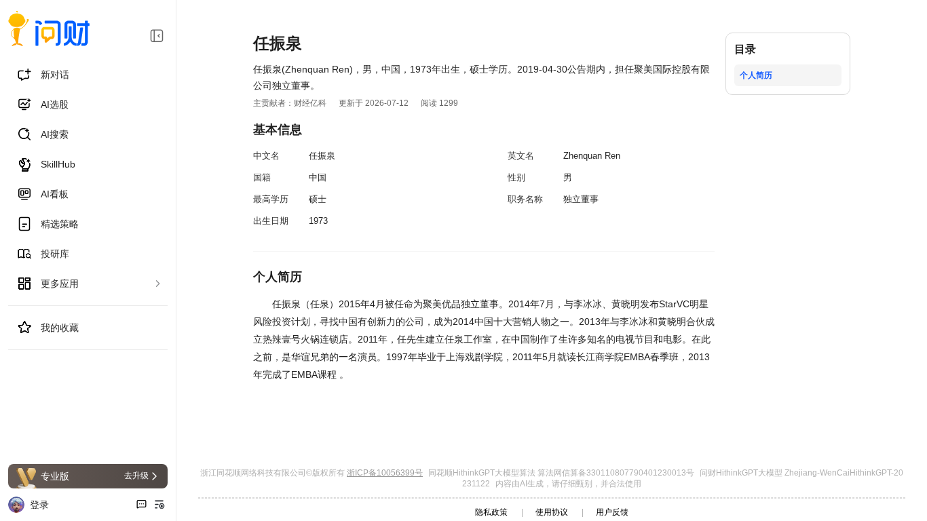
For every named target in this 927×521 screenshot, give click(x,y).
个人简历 (756, 75)
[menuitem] (88, 74)
